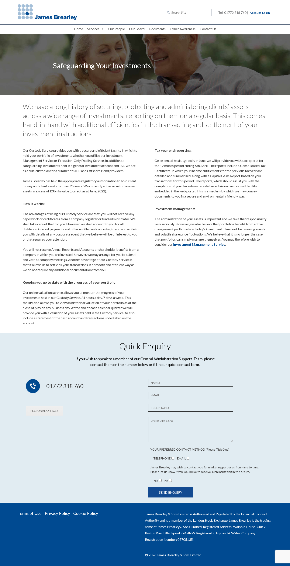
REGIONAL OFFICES (44, 410)
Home (78, 29)
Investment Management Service (199, 244)
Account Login (260, 12)
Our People (116, 29)
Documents (157, 29)
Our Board (137, 29)
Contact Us (208, 29)
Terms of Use (30, 513)
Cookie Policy (85, 513)
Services (93, 29)
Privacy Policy (57, 513)
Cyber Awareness (183, 29)
